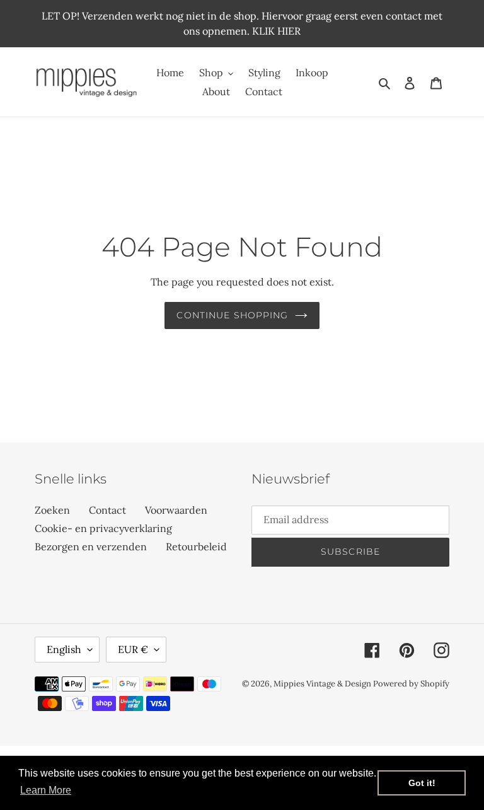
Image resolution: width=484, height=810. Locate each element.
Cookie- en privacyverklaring (103, 528)
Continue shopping (232, 315)
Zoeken (52, 510)
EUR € (133, 649)
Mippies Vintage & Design (323, 683)
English (64, 649)
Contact (107, 510)
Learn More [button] (45, 790)
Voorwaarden (176, 510)
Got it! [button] (421, 783)
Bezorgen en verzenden (91, 546)
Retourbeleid (196, 546)
